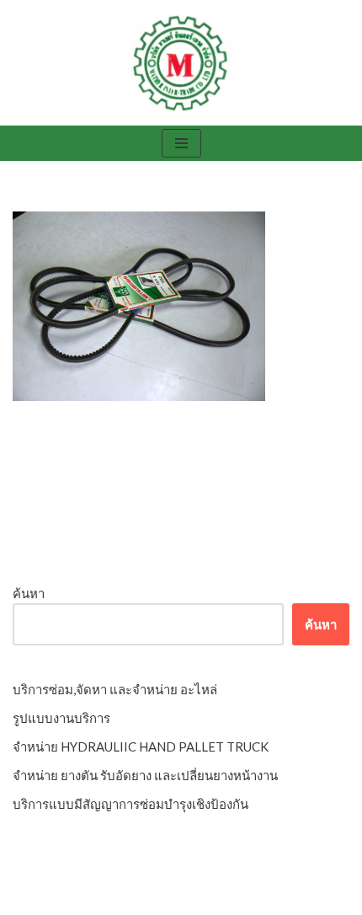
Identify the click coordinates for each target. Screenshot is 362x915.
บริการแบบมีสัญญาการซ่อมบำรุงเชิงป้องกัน (130, 803)
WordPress (235, 898)
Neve (110, 898)
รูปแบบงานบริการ (61, 717)
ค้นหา (29, 593)
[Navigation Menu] (181, 143)
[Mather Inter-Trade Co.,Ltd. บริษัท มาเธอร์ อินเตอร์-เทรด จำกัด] (181, 63)
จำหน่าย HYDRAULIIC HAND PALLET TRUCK (141, 746)
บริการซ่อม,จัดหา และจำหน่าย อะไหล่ (115, 689)
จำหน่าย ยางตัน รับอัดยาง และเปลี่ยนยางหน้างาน (145, 775)
